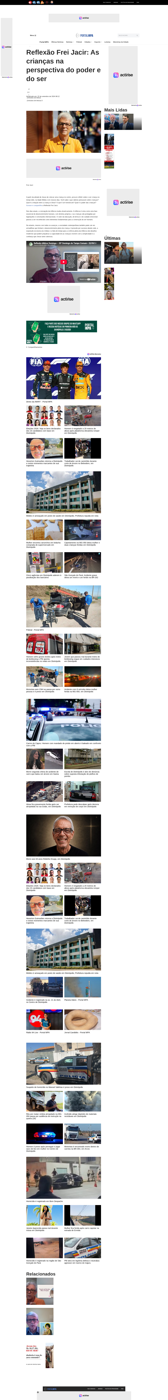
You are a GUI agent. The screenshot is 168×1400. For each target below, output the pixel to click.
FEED (138, 2)
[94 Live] (30, 2)
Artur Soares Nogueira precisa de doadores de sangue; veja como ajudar (126, 148)
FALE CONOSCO (107, 2)
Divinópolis (34, 46)
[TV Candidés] (52, 2)
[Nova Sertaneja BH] (34, 2)
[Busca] (137, 35)
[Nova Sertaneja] (38, 2)
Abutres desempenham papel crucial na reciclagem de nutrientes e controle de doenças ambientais (127, 286)
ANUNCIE (116, 2)
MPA (28, 46)
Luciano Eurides (36, 92)
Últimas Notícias (57, 42)
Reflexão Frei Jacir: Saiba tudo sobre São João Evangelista (59, 1306)
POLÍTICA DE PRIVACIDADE (127, 2)
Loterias (107, 42)
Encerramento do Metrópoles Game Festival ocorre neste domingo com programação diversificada (127, 270)
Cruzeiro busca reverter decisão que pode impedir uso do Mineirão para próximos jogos (127, 164)
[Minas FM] (42, 2)
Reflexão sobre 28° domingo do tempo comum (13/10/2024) (59, 1369)
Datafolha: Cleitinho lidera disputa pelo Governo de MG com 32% (126, 141)
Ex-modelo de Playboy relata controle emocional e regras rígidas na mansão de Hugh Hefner (128, 276)
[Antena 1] (47, 2)
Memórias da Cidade (120, 42)
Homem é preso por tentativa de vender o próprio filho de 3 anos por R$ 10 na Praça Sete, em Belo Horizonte (127, 137)
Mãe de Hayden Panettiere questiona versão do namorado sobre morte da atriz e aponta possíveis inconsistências (127, 293)
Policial (79, 42)
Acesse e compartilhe (34, 205)
